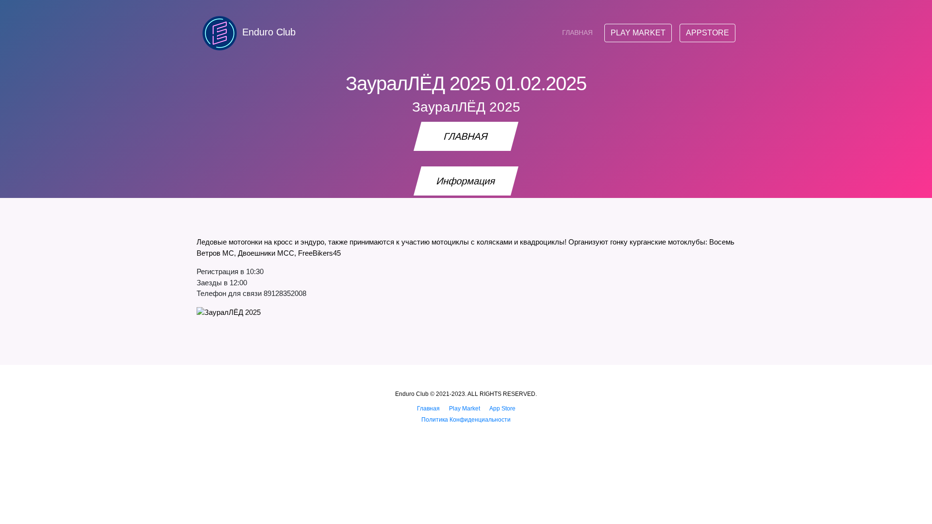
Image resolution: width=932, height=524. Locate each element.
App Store (502, 408)
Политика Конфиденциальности (466, 419)
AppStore (707, 33)
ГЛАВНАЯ (577, 32)
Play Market (638, 33)
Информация (466, 181)
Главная (428, 408)
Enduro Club (269, 32)
